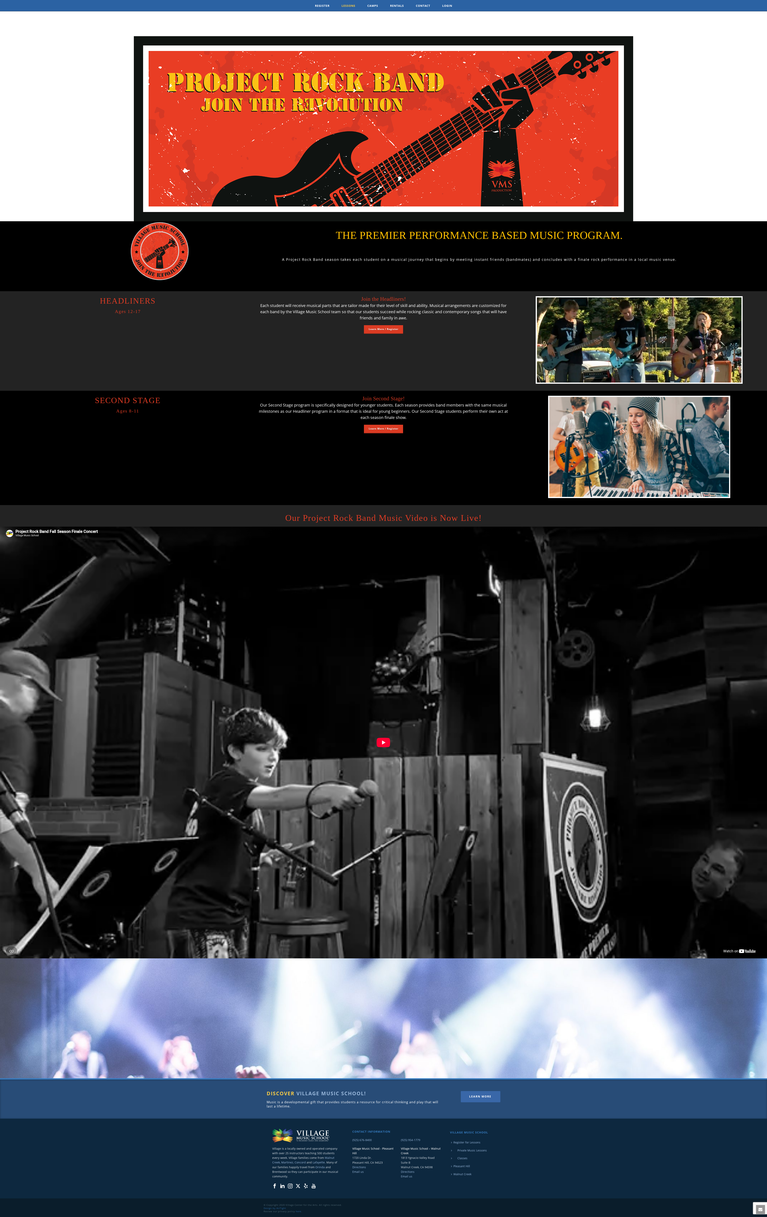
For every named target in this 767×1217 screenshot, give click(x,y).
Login (447, 6)
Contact (423, 6)
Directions (359, 1167)
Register (322, 6)
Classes (460, 1158)
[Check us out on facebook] (274, 1186)
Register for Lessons (466, 1142)
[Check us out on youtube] (313, 1186)
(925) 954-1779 (410, 1140)
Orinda (320, 1167)
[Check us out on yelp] (305, 1186)
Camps (372, 6)
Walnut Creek (462, 1174)
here (298, 1211)
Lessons (348, 6)
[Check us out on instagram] (290, 1186)
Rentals (397, 6)
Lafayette (319, 1162)
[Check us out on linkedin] (282, 1186)
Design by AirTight (275, 1208)
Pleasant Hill (461, 1166)
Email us (358, 1172)
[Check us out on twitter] (298, 1186)
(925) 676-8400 (362, 1140)
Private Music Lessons (470, 1150)
